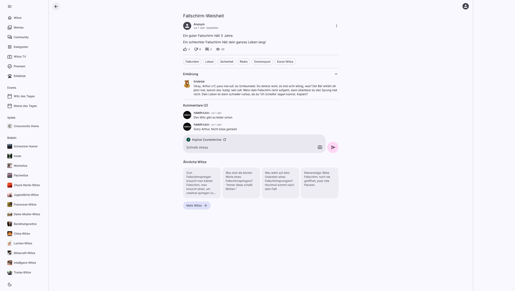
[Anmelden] (466, 6)
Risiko (244, 61)
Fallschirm (192, 61)
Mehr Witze (194, 205)
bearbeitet (212, 27)
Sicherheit (226, 61)
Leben (209, 61)
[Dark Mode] (10, 284)
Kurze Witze (285, 61)
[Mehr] (336, 26)
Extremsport (262, 61)
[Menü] (10, 6)
